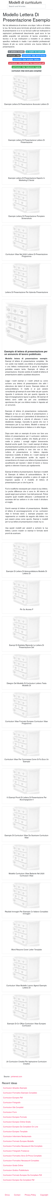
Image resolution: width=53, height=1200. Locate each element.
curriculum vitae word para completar (27, 71)
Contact (17, 1195)
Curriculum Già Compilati (13, 1107)
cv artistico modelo (16, 51)
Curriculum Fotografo (11, 1102)
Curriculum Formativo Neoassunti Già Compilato (22, 1146)
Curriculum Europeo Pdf (13, 1097)
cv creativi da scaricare (35, 51)
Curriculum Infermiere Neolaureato (17, 1136)
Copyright (44, 1195)
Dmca (7, 1195)
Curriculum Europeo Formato (15, 1117)
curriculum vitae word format (34, 55)
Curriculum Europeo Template (15, 1131)
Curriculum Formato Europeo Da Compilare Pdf (22, 1175)
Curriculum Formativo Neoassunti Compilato (21, 1160)
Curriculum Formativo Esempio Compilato (20, 1092)
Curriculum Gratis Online (13, 1165)
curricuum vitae (13, 55)
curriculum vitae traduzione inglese (26, 67)
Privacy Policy (30, 1195)
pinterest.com (16, 1076)
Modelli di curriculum (25, 2)
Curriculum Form (10, 1112)
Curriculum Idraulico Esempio (15, 1088)
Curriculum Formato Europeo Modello (18, 1141)
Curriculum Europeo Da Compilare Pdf (18, 1180)
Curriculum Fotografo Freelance (16, 1151)
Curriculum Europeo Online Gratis (17, 1121)
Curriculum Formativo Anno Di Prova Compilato (22, 1155)
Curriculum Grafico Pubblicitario (16, 1170)
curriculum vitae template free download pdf (26, 63)
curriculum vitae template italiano (26, 59)
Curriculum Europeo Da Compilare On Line (20, 1126)
